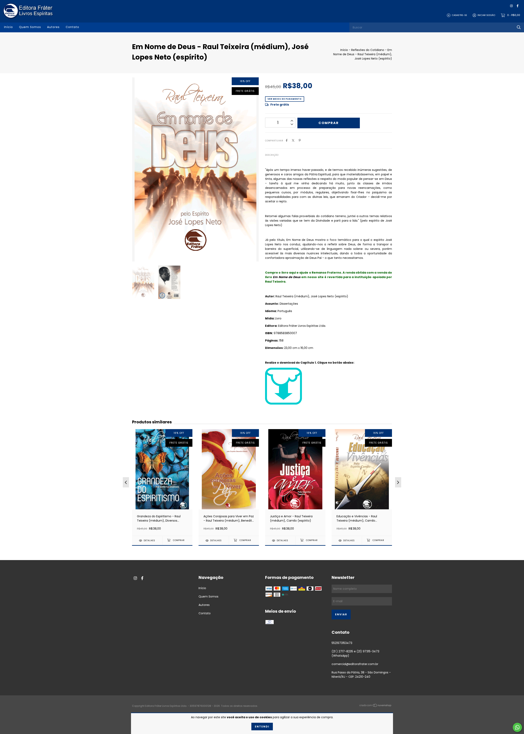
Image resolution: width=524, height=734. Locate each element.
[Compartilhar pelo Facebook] (286, 140)
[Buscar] (518, 27)
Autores (53, 27)
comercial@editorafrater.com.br (355, 664)
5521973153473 (342, 643)
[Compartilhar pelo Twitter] (293, 140)
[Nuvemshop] (375, 706)
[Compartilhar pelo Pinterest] (300, 140)
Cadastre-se (459, 15)
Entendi (262, 726)
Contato (72, 27)
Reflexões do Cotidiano (367, 50)
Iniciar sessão (486, 15)
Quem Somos (30, 27)
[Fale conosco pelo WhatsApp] (517, 727)
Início (8, 27)
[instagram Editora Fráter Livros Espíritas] (511, 6)
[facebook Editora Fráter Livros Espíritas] (517, 6)
